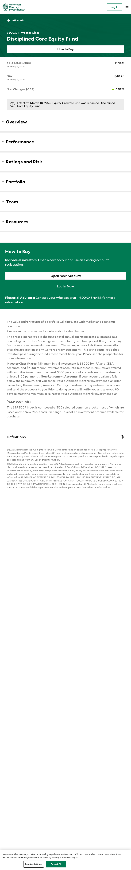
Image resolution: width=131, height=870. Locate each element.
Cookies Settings (33, 863)
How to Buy (65, 49)
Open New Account (65, 276)
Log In (114, 7)
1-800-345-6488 (89, 297)
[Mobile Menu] (127, 7)
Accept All (56, 863)
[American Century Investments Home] (12, 7)
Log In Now (65, 286)
